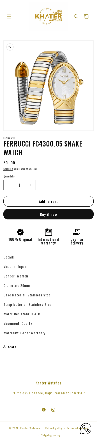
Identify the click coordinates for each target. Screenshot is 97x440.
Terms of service (77, 428)
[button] (9, 16)
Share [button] (12, 346)
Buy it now (48, 214)
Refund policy (53, 428)
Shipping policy (50, 435)
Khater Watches (30, 428)
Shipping (8, 168)
